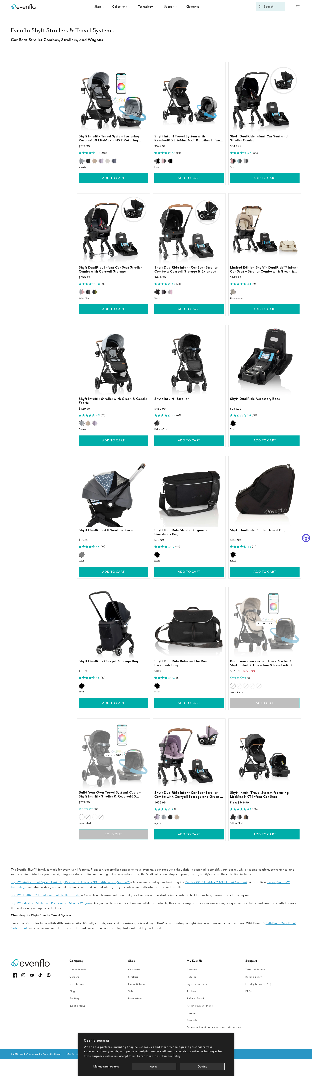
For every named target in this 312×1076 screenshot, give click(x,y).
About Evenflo (78, 969)
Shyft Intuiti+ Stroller (171, 399)
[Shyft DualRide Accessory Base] (265, 361)
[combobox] (270, 6)
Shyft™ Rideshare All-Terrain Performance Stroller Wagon (50, 903)
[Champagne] (107, 161)
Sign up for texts (197, 984)
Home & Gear (136, 984)
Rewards (192, 1020)
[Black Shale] (170, 161)
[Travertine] (95, 161)
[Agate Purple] (252, 686)
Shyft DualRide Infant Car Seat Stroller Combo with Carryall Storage (110, 270)
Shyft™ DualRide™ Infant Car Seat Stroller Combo (46, 895)
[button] (297, 6)
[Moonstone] (164, 292)
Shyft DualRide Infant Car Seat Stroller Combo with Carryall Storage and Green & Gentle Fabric (188, 795)
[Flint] (114, 161)
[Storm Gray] (239, 817)
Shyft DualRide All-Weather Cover (106, 530)
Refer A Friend (195, 998)
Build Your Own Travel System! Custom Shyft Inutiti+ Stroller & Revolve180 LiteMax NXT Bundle (110, 795)
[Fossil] (157, 161)
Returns (191, 977)
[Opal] (170, 292)
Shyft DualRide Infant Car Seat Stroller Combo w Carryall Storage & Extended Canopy (186, 270)
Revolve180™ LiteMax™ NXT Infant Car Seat (216, 882)
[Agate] (101, 161)
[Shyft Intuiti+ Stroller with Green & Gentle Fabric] (113, 361)
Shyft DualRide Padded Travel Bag (258, 530)
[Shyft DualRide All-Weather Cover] (113, 492)
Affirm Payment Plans (200, 1005)
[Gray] (81, 554)
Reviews (191, 1013)
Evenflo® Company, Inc (31, 1054)
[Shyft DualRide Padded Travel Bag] (265, 492)
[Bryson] (239, 161)
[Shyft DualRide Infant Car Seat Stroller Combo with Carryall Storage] (113, 229)
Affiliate (191, 991)
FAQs (248, 991)
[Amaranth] (164, 161)
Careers (74, 977)
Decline (202, 1066)
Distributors (77, 984)
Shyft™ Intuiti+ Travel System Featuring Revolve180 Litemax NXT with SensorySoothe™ (70, 882)
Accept (154, 1066)
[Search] (260, 6)
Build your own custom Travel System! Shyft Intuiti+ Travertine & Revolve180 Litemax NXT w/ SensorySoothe (261, 663)
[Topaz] (259, 686)
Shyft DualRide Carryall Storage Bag (108, 662)
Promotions (135, 998)
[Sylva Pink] (81, 292)
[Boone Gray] (88, 292)
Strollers (133, 977)
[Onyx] (157, 292)
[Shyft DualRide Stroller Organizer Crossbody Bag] (189, 492)
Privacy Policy (171, 1056)
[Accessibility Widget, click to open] (306, 538)
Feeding (74, 998)
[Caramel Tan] (246, 817)
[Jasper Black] (233, 686)
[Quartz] (81, 161)
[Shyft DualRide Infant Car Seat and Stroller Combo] (265, 98)
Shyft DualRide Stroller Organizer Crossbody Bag (181, 532)
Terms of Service (255, 969)
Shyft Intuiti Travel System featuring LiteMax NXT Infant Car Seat (259, 795)
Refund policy (253, 977)
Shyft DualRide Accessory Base (255, 399)
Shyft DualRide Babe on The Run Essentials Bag (180, 663)
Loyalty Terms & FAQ (258, 984)
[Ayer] (233, 161)
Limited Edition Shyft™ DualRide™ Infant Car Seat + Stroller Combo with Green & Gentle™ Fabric (264, 270)
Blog (72, 991)
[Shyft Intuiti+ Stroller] (189, 361)
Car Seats (134, 969)
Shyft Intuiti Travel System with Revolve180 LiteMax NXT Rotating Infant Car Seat (187, 139)
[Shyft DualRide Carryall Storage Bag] (113, 623)
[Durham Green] (95, 292)
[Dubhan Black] (157, 423)
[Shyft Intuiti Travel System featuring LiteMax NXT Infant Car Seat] (265, 755)
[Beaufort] (246, 161)
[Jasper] (88, 161)
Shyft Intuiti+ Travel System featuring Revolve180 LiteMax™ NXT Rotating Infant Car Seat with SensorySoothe (109, 139)
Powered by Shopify (52, 1054)
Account (192, 969)
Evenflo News (77, 1005)
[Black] (233, 423)
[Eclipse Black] (233, 817)
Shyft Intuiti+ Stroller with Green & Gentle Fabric (113, 401)
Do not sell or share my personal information (214, 1027)
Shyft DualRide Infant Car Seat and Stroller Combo (259, 139)
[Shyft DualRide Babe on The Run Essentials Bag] (189, 623)
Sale (130, 991)
